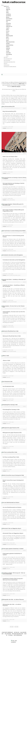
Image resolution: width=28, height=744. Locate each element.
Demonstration (15, 275)
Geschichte (9, 544)
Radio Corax (21, 83)
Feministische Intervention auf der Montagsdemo (14, 259)
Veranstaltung (12, 199)
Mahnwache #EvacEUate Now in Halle (12, 336)
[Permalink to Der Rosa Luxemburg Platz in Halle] (9, 452)
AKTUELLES (16, 632)
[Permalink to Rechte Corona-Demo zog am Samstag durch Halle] (13, 475)
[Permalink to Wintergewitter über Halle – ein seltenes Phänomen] (13, 599)
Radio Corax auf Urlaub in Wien (10, 156)
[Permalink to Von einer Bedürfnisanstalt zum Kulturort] (10, 502)
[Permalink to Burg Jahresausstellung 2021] (8, 106)
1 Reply (10, 469)
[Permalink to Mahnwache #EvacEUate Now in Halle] (10, 331)
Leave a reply (10, 126)
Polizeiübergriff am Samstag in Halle (11, 409)
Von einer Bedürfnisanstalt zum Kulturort (12, 507)
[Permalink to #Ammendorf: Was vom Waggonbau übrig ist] (11, 528)
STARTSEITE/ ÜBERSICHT (7, 632)
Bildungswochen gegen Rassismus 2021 (12, 432)
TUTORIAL (10, 635)
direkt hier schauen (16, 86)
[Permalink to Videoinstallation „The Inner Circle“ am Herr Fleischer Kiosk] (14, 306)
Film (11, 226)
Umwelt (14, 250)
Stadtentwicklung (10, 250)
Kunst (11, 128)
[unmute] (22, 108)
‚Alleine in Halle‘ (6, 360)
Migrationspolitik (13, 351)
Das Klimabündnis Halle (8, 386)
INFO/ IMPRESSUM (18, 635)
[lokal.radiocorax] (14, 2)
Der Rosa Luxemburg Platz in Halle (11, 457)
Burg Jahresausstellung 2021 (9, 111)
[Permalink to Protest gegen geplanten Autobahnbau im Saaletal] (12, 548)
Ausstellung (9, 301)
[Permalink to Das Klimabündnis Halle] (7, 381)
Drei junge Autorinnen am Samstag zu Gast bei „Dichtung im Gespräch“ (13, 184)
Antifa (11, 275)
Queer (19, 275)
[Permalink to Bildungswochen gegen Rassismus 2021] (10, 427)
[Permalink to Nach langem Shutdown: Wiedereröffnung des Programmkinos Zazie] (14, 204)
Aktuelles (8, 128)
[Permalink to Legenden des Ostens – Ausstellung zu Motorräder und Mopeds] (14, 279)
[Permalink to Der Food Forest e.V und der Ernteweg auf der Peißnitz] (13, 230)
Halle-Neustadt (13, 301)
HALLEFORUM (8, 633)
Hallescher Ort (13, 544)
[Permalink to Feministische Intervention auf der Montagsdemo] (12, 254)
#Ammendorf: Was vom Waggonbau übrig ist (13, 533)
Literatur (8, 199)
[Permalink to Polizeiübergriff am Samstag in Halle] (10, 404)
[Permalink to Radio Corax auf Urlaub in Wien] (14, 132)
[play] (2, 108)
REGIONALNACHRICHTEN (17, 633)
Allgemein (8, 173)
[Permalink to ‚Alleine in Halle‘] (5, 355)
